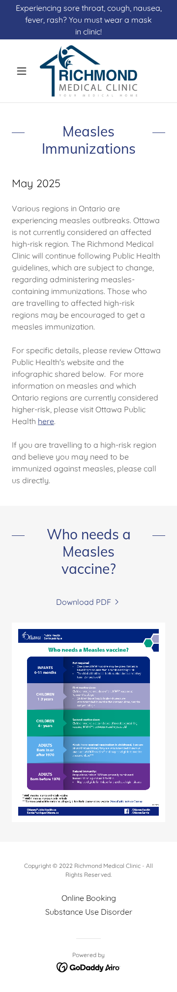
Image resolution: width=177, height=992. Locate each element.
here (46, 421)
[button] (23, 71)
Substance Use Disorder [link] (88, 912)
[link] (88, 71)
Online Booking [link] (88, 898)
